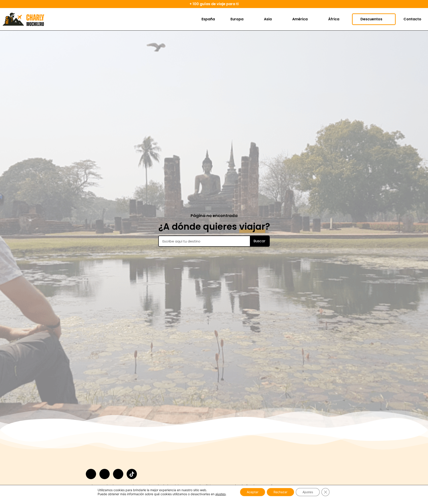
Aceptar (252, 492)
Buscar (259, 241)
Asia (268, 19)
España (208, 19)
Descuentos (371, 19)
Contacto (412, 19)
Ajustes (307, 492)
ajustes (220, 494)
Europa (236, 19)
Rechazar (280, 492)
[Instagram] (91, 474)
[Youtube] (118, 474)
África (333, 19)
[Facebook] (104, 474)
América (300, 19)
